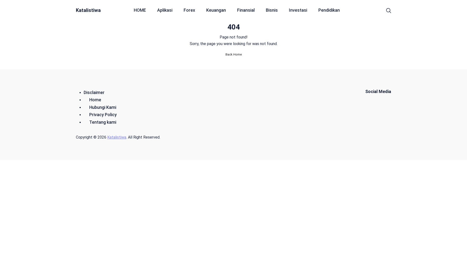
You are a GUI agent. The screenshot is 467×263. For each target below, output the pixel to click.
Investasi (298, 10)
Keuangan (216, 10)
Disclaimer (94, 92)
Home (95, 99)
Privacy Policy (103, 114)
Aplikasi (164, 10)
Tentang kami (102, 122)
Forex (189, 10)
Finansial (246, 10)
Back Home (233, 54)
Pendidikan (329, 10)
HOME (140, 10)
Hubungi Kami (102, 107)
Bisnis (272, 10)
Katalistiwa (88, 10)
